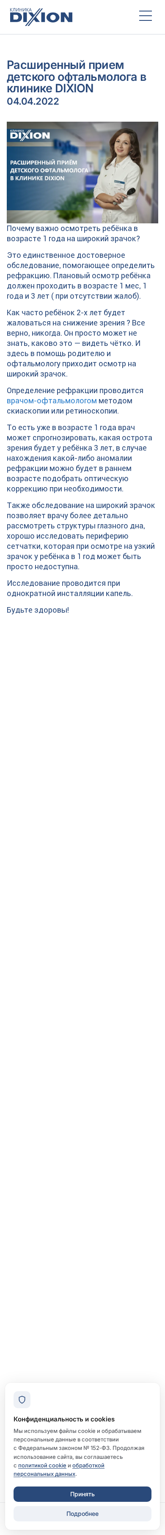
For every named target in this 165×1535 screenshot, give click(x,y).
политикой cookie (42, 1465)
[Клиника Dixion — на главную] (67, 17)
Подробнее (82, 1513)
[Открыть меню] (145, 17)
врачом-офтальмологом (52, 400)
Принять (82, 1494)
